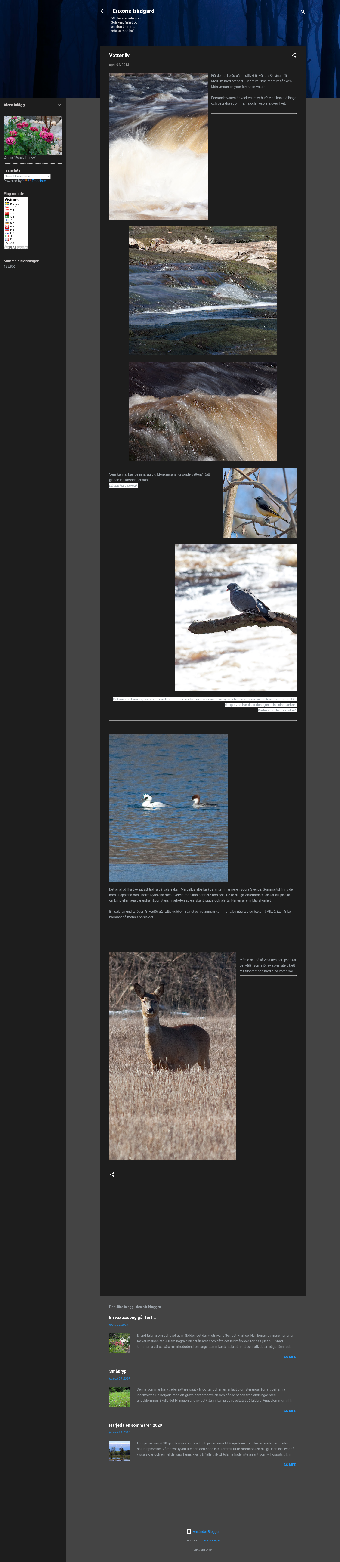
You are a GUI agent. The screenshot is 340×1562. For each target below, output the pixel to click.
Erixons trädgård (133, 11)
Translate (39, 181)
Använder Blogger (205, 1532)
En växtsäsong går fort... (132, 1317)
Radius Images (212, 1540)
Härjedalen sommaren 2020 (135, 1425)
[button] (294, 56)
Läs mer (289, 1357)
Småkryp (117, 1371)
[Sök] (303, 13)
